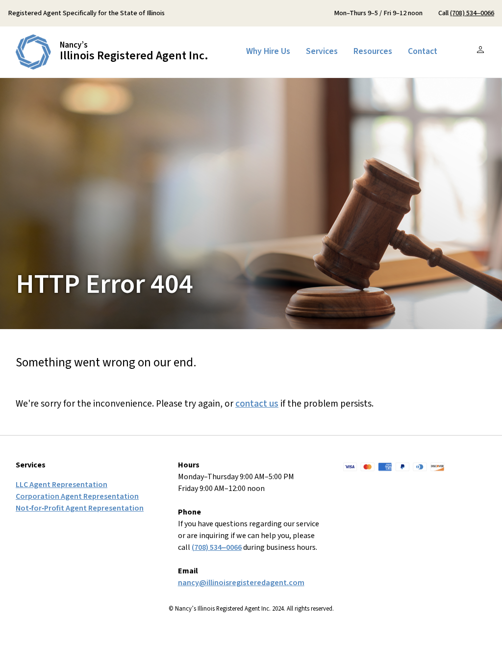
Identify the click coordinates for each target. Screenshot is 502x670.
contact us (256, 404)
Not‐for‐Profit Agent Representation (80, 508)
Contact (422, 51)
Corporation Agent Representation (77, 496)
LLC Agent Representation (61, 484)
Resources (372, 51)
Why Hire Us (268, 51)
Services (322, 51)
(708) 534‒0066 (472, 13)
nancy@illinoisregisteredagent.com (241, 582)
